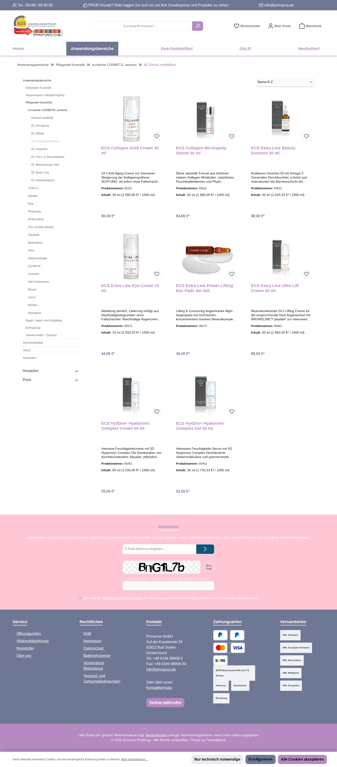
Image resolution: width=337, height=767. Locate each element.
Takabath (33, 235)
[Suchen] (197, 26)
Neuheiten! (30, 358)
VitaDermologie (37, 258)
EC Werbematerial (42, 180)
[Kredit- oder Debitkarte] (229, 648)
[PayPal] (220, 635)
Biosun (32, 289)
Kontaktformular (159, 688)
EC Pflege (37, 133)
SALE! (27, 350)
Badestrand (35, 242)
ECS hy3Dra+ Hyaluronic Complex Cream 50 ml (125, 426)
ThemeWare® (216, 740)
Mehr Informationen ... (134, 759)
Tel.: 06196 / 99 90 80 (35, 5)
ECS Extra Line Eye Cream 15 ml (130, 288)
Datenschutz (93, 648)
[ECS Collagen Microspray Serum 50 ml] (206, 119)
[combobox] (140, 26)
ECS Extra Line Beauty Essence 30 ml (273, 150)
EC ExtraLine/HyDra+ (45, 141)
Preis (27, 380)
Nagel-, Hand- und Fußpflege (44, 320)
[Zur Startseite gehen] (38, 26)
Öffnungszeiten (29, 634)
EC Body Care (40, 172)
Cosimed (33, 274)
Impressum (92, 641)
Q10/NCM (34, 266)
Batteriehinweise (97, 656)
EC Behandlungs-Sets (45, 164)
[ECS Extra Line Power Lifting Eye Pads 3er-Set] (206, 257)
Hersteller (31, 371)
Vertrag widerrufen (165, 702)
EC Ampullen (39, 149)
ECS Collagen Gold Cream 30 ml (130, 150)
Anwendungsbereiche (37, 80)
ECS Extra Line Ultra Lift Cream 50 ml (275, 288)
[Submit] (205, 549)
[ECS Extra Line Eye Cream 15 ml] (131, 257)
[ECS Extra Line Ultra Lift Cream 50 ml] (281, 257)
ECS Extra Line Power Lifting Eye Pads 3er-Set (204, 288)
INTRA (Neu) (36, 219)
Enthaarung (33, 327)
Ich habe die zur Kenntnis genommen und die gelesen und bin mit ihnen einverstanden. (171, 598)
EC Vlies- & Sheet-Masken (47, 157)
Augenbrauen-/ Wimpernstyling (45, 95)
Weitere (33, 305)
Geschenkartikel (33, 342)
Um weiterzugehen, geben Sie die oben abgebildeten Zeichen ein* (168, 578)
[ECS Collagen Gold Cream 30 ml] (131, 119)
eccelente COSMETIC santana (47, 110)
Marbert (33, 196)
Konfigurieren (261, 759)
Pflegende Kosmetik (39, 102)
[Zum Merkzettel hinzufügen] (156, 136)
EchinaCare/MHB (42, 118)
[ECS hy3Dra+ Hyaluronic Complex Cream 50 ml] (131, 394)
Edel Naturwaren (38, 281)
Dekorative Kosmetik (38, 87)
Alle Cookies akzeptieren (302, 759)
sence (32, 297)
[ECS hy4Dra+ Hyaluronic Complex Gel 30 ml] (206, 394)
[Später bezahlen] (237, 635)
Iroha (31, 250)
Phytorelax (34, 211)
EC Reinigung (40, 125)
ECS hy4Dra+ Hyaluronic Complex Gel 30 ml (200, 426)
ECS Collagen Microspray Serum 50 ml (201, 150)
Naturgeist (34, 313)
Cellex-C (33, 188)
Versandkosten (156, 735)
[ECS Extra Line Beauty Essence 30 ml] (281, 119)
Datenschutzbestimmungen (122, 598)
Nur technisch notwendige (217, 759)
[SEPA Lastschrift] (220, 660)
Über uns (24, 656)
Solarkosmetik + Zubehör (41, 335)
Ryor (31, 203)
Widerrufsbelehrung (33, 641)
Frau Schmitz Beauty (41, 227)
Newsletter (25, 648)
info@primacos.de (279, 5)
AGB (194, 598)
